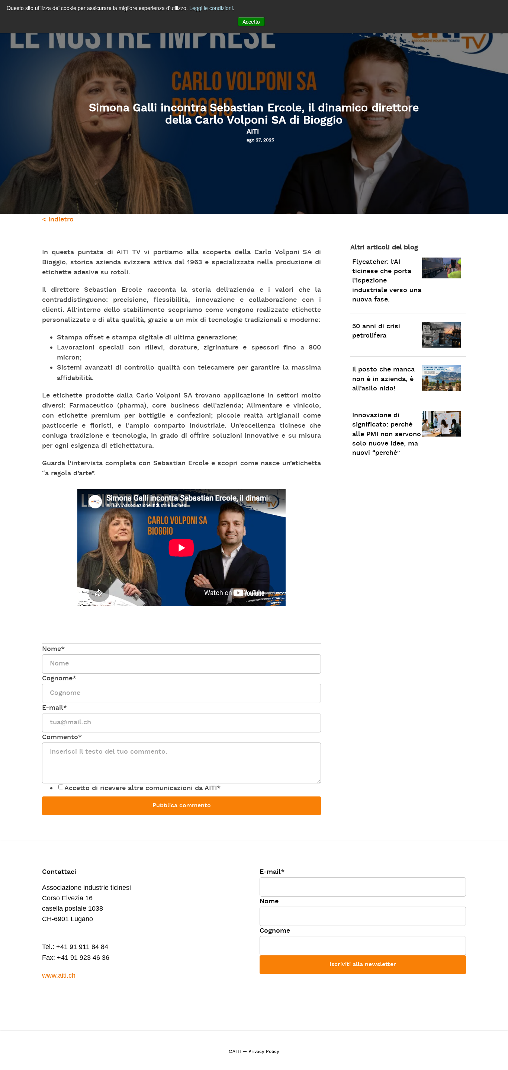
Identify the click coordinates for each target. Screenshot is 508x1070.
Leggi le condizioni (211, 8)
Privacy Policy (263, 1052)
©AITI (235, 1052)
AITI (253, 132)
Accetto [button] (251, 21)
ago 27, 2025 (260, 140)
